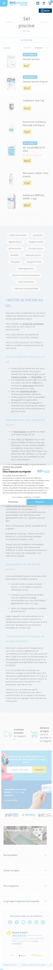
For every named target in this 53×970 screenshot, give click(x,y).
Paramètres (13, 502)
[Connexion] (43, 3)
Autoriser (39, 502)
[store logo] (18, 3)
